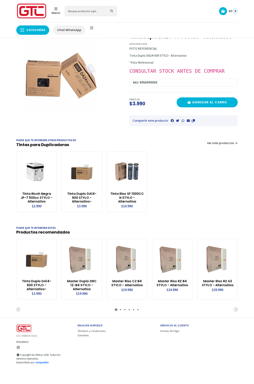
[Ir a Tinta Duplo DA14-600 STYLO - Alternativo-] (82, 172)
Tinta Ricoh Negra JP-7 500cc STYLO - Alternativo (36, 198)
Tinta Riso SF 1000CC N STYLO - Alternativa (127, 198)
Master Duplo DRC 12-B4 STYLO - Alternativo (82, 285)
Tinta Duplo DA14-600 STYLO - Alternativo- (81, 198)
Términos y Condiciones (92, 331)
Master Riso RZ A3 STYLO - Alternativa (217, 283)
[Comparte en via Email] (188, 120)
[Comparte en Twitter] (178, 120)
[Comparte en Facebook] (172, 120)
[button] (193, 120)
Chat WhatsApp (69, 30)
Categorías (35, 30)
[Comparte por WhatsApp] (183, 120)
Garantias (83, 335)
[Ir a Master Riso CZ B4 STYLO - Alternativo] (127, 259)
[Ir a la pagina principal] (31, 11)
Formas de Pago (169, 331)
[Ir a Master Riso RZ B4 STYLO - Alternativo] (172, 259)
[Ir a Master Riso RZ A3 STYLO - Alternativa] (217, 259)
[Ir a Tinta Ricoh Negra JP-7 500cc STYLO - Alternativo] (36, 172)
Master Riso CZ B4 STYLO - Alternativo (127, 283)
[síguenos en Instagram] (91, 28)
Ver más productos (221, 143)
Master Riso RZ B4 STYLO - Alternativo (172, 283)
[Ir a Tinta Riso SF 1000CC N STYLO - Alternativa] (127, 172)
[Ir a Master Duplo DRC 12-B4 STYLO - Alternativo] (82, 259)
